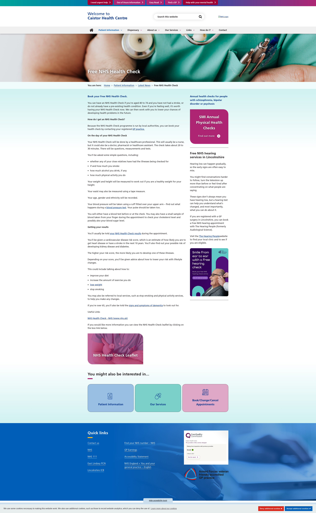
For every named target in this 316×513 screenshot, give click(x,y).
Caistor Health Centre (107, 16)
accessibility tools (158, 500)
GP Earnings (130, 449)
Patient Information (109, 30)
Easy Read (154, 2)
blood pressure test (116, 207)
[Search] (200, 17)
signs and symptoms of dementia (146, 305)
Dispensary (133, 30)
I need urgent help (99, 2)
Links (189, 30)
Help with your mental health (199, 2)
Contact (223, 30)
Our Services (171, 30)
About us (152, 30)
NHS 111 (92, 456)
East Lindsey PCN (97, 463)
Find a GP (172, 2)
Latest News (144, 85)
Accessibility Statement (136, 456)
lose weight (96, 284)
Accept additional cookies (297, 509)
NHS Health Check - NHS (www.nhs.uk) (108, 318)
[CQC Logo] (194, 438)
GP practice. (138, 129)
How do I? (205, 30)
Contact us (93, 442)
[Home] (91, 30)
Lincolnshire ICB (96, 470)
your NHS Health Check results (125, 233)
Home (107, 85)
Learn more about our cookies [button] (164, 508)
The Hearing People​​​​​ (209, 236)
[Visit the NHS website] (223, 16)
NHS (90, 449)
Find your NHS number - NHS (139, 442)
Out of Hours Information (128, 2)
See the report (192, 457)
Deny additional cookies (269, 509)
